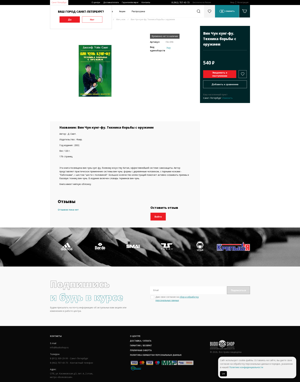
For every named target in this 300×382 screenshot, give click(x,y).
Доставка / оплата (140, 340)
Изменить (227, 97)
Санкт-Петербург (59, 2)
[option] (95, 71)
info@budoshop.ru (59, 347)
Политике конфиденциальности (246, 367)
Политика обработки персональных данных (156, 355)
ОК (223, 373)
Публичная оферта (141, 350)
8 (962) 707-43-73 (181, 2)
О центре (96, 2)
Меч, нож (120, 19)
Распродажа (138, 11)
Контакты (146, 2)
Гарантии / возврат (141, 345)
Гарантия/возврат (130, 2)
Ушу (168, 47)
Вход (232, 2)
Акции (122, 11)
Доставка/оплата (111, 2)
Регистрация (242, 2)
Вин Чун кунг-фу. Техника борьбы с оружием (153, 19)
